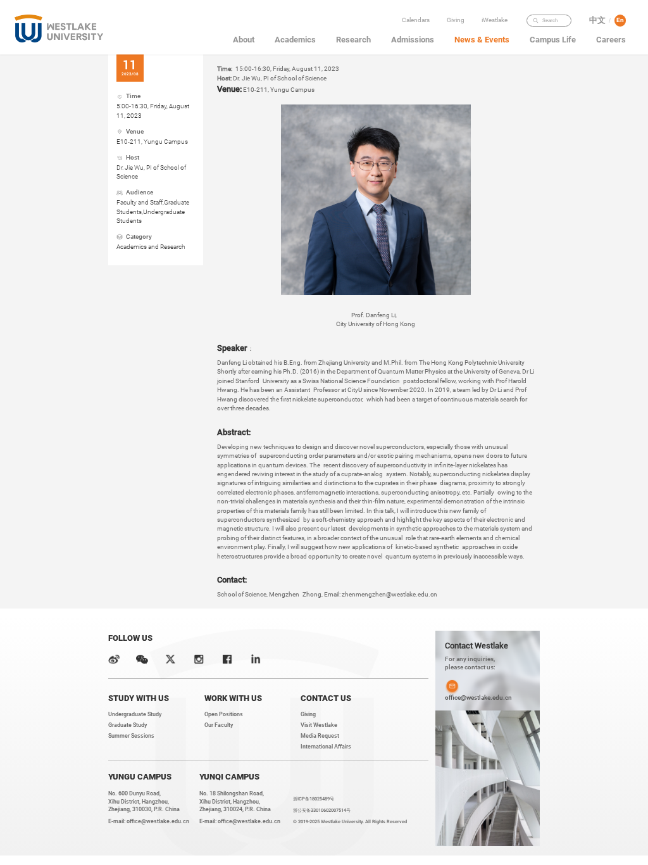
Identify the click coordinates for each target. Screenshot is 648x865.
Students (496, 46)
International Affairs (326, 746)
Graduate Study (127, 725)
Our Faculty (218, 725)
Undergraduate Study (134, 714)
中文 (597, 20)
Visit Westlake (319, 725)
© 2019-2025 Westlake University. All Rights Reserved (350, 821)
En (620, 19)
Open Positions (223, 714)
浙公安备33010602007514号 (322, 810)
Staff (496, 59)
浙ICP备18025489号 (313, 799)
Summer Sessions (131, 736)
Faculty (497, 33)
